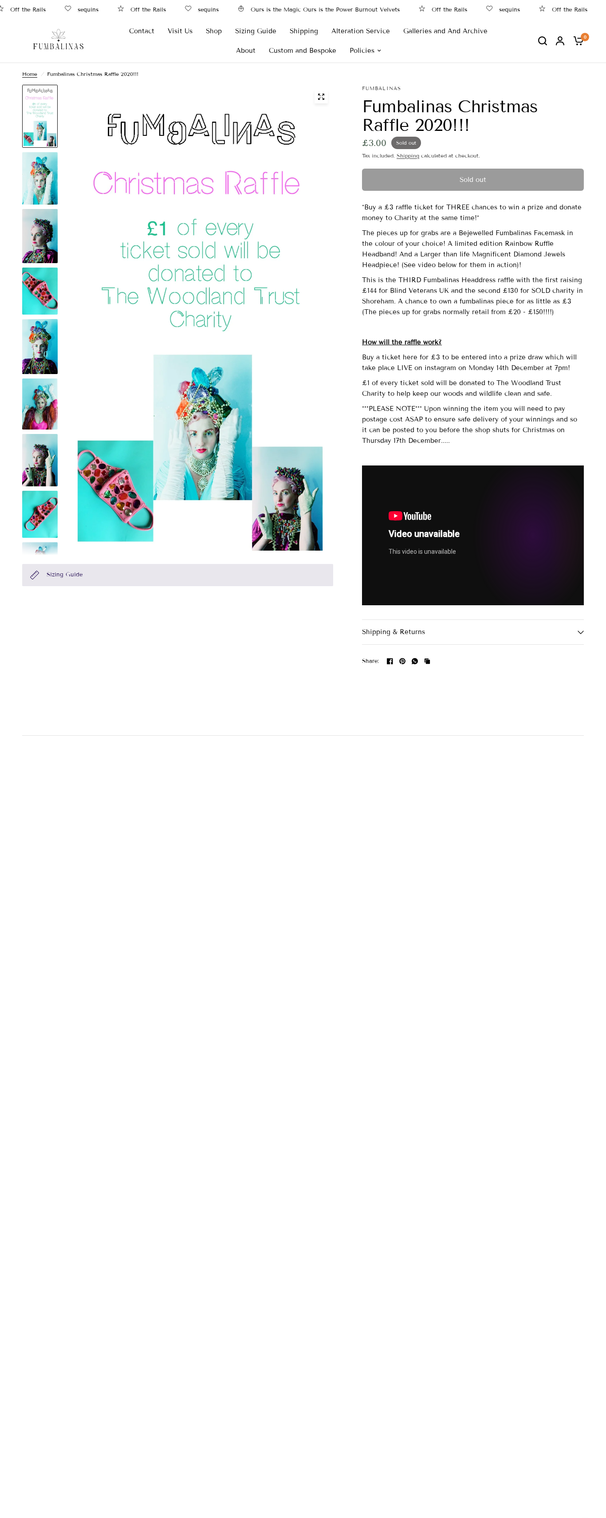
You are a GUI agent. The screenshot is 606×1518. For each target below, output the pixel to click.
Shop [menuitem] (214, 31)
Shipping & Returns (393, 632)
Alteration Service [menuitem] (360, 31)
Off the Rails (126, 9)
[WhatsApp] (414, 661)
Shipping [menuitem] (304, 31)
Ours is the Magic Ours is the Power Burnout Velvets (303, 9)
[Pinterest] (402, 661)
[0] (576, 40)
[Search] (542, 40)
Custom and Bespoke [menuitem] (302, 51)
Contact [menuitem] (141, 31)
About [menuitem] (246, 51)
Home (29, 74)
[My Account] (560, 40)
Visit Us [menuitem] (180, 31)
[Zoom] (321, 96)
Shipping (408, 155)
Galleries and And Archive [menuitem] (445, 31)
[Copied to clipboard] (427, 661)
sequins (65, 9)
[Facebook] (390, 661)
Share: (370, 661)
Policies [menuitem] (362, 51)
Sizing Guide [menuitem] (255, 31)
